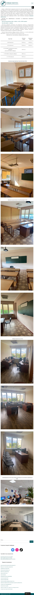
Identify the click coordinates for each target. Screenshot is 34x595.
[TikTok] (21, 549)
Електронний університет (5, 570)
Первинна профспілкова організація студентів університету (11, 582)
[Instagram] (17, 549)
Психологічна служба (4, 585)
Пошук (2, 539)
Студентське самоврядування (6, 584)
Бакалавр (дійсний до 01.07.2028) (7, 556)
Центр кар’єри (3, 574)
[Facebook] (12, 549)
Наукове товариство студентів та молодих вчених (10, 587)
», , (14, 21)
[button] (33, 7)
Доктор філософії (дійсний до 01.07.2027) (8, 559)
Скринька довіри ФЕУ (4, 579)
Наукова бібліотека (4, 573)
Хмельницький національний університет (8, 565)
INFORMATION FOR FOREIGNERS (6, 576)
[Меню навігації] (32, 3)
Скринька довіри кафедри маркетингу (7, 581)
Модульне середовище (5, 571)
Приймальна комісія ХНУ (5, 568)
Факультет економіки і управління (7, 566)
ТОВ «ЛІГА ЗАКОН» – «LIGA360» (7, 23)
